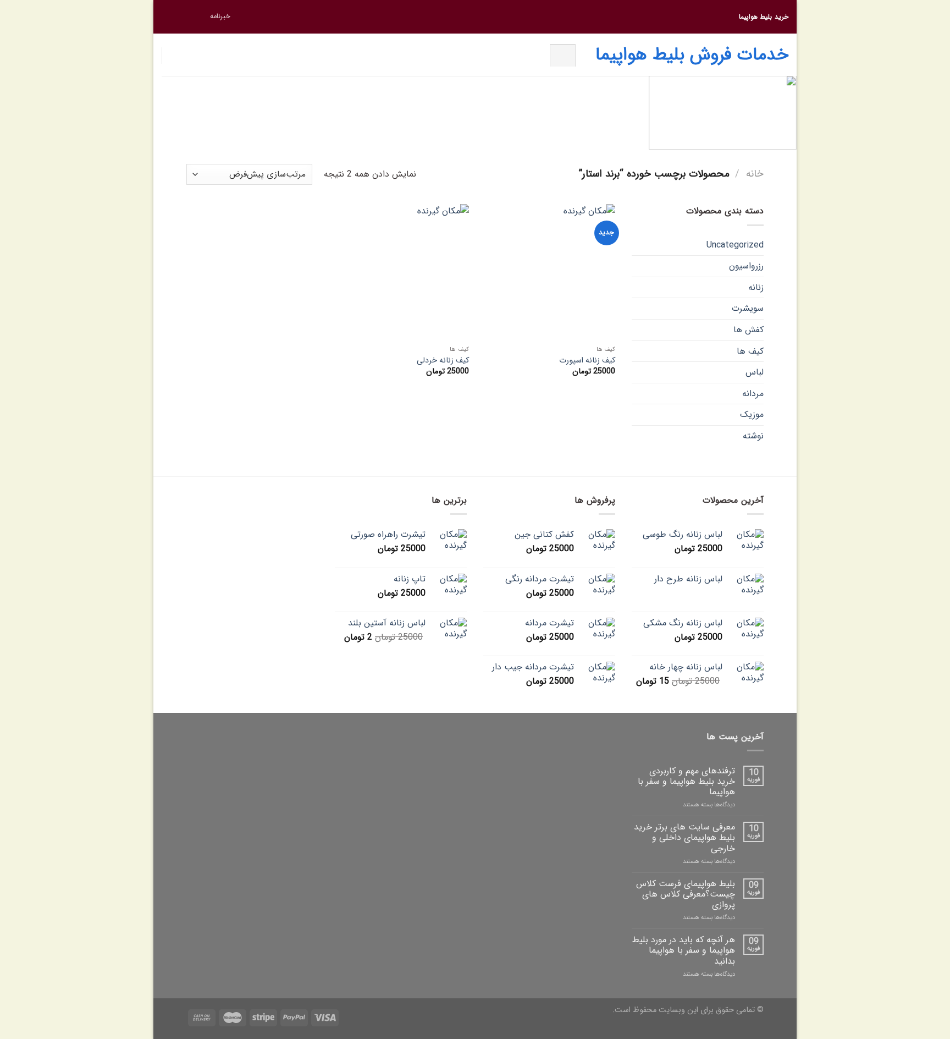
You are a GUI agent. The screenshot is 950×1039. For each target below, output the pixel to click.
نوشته (753, 436)
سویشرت (748, 308)
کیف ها (750, 351)
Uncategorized (735, 245)
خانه (755, 174)
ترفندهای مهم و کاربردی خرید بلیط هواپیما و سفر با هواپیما (686, 782)
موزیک (752, 414)
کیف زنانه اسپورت (587, 361)
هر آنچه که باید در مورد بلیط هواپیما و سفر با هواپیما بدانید (683, 950)
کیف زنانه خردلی (443, 361)
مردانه (753, 393)
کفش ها (748, 330)
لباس (754, 372)
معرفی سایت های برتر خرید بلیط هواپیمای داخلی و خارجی (684, 838)
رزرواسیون (746, 266)
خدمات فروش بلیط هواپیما (691, 55)
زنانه (756, 287)
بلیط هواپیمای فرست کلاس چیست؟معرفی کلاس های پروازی (685, 894)
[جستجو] (563, 55)
